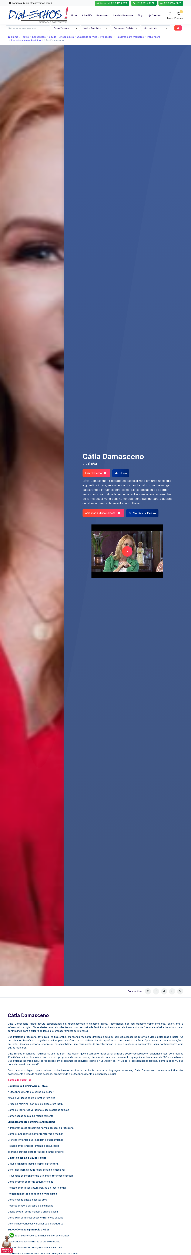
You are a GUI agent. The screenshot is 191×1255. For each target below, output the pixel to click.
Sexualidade (39, 36)
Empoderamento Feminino (26, 40)
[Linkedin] (172, 991)
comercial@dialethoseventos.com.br (32, 2)
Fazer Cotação (94, 473)
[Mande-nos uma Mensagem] (7, 1243)
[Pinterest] (180, 991)
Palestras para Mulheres (130, 36)
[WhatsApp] (148, 991)
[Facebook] (156, 991)
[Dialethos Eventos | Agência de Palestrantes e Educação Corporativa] (38, 15)
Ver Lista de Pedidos (144, 513)
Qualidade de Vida (87, 36)
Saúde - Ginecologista (61, 36)
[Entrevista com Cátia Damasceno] (127, 551)
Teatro (25, 36)
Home (14, 36)
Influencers (153, 36)
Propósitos (106, 36)
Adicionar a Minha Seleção (101, 512)
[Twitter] (164, 991)
